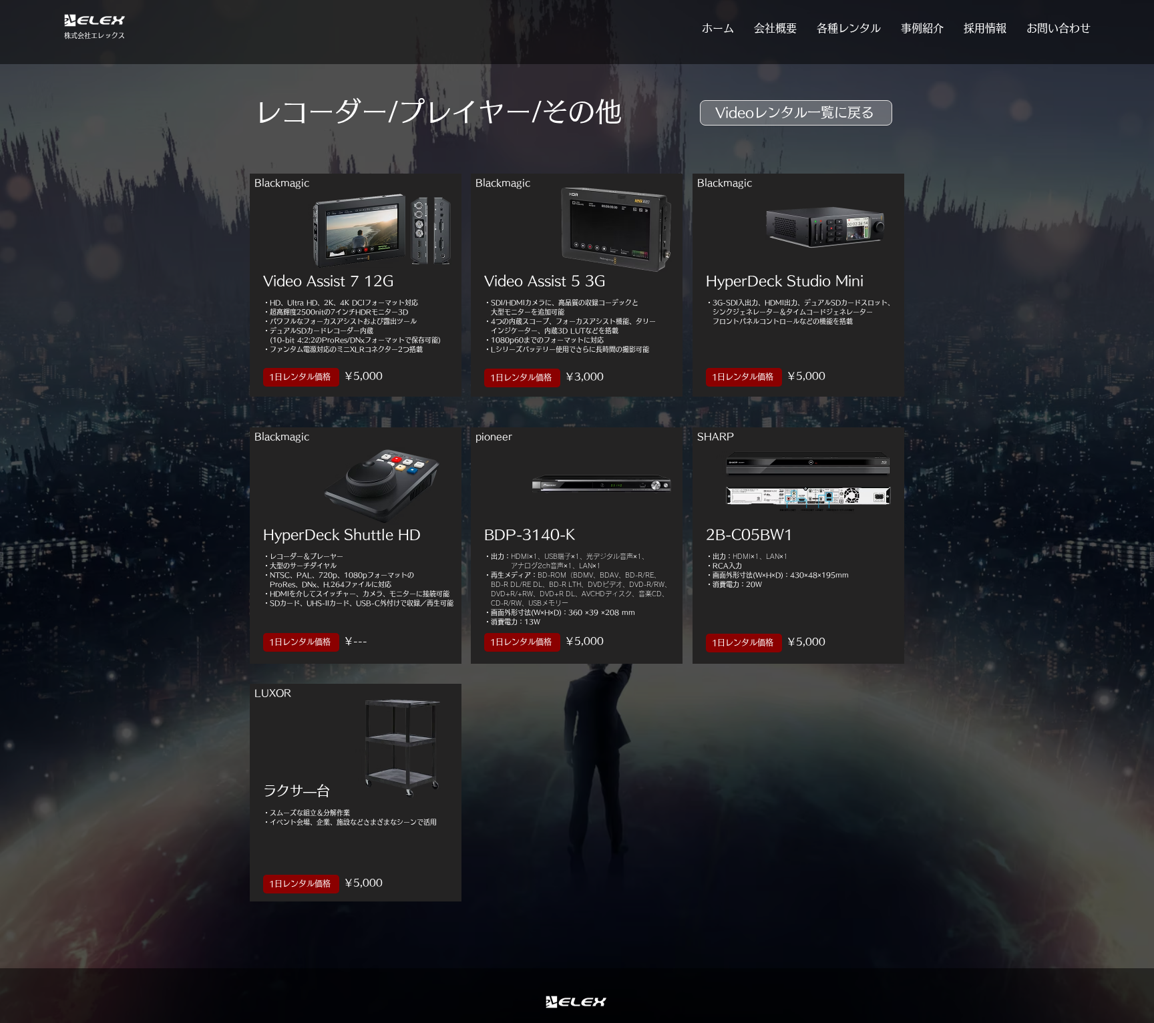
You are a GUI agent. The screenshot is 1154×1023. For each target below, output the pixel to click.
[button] (849, 28)
